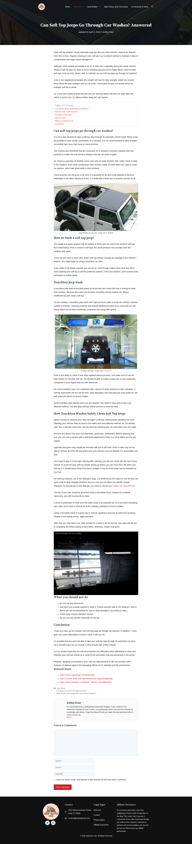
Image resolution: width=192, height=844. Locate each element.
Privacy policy (99, 820)
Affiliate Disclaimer (101, 825)
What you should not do (64, 121)
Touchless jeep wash (63, 115)
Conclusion (59, 124)
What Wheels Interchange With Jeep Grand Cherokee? (76, 693)
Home (67, 7)
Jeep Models (92, 7)
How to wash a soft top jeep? (66, 112)
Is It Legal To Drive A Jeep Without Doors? (71, 691)
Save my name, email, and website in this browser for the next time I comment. (91, 780)
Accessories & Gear (139, 7)
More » (69, 717)
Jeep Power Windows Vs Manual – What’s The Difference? (86, 682)
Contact (97, 815)
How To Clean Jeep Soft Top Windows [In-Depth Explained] (86, 678)
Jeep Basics (78, 7)
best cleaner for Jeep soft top (122, 486)
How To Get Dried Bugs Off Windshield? (77, 675)
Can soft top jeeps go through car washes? (72, 109)
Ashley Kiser (108, 32)
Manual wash (60, 118)
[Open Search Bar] (152, 7)
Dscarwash (108, 371)
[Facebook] (47, 823)
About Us (97, 810)
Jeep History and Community (116, 7)
